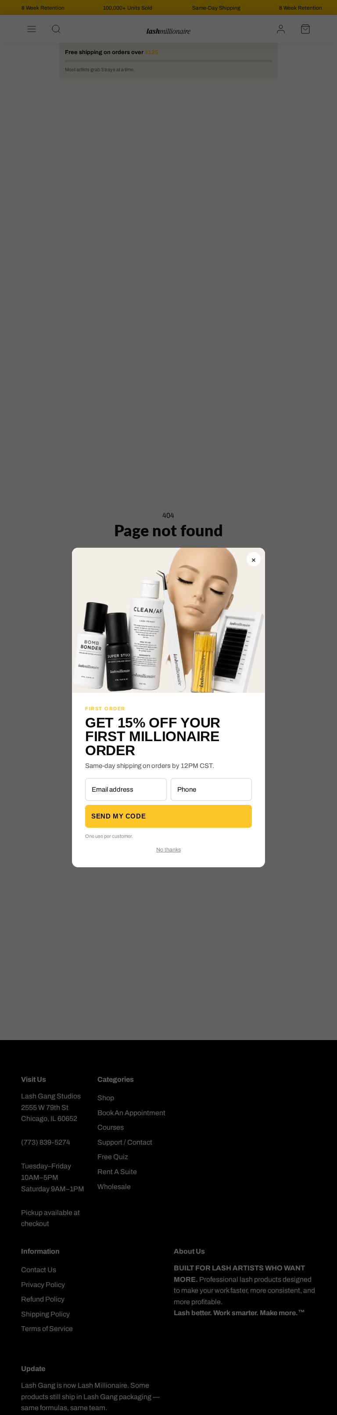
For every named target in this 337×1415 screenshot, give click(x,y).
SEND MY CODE (118, 816)
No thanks (168, 850)
